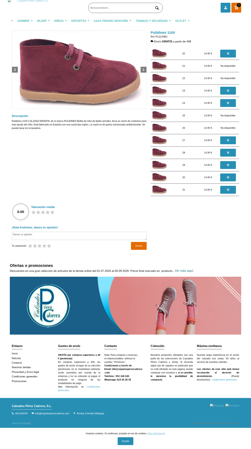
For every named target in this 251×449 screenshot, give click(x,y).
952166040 (21, 413)
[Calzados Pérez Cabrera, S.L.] (47, 8)
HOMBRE (23, 20)
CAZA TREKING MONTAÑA (111, 20)
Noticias (16, 358)
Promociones (19, 381)
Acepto (125, 441)
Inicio (15, 353)
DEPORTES (78, 20)
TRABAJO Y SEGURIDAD (152, 20)
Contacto (17, 362)
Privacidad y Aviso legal (25, 372)
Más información (156, 433)
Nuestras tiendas (21, 367)
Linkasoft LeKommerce (228, 423)
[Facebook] (232, 405)
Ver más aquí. (184, 270)
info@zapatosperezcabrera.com (52, 413)
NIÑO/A (59, 20)
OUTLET (180, 20)
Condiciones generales (24, 376)
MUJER (41, 20)
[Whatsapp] (217, 405)
